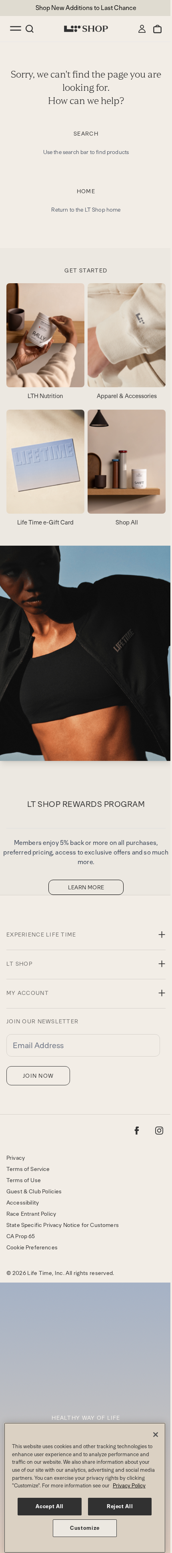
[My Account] (142, 28)
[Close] (155, 1434)
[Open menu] (16, 29)
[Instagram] (159, 1130)
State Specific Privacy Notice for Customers (62, 1225)
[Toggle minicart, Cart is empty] (157, 29)
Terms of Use (23, 1180)
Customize (85, 1528)
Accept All (50, 1506)
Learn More (86, 887)
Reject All (120, 1506)
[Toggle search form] (30, 29)
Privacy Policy (129, 1486)
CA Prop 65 (20, 1236)
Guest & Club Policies (34, 1191)
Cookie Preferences (32, 1247)
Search (86, 133)
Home (86, 191)
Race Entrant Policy (31, 1214)
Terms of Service (28, 1169)
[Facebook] (136, 1130)
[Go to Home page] (86, 29)
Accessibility (22, 1202)
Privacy (15, 1158)
